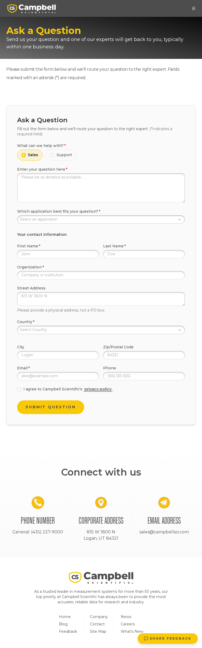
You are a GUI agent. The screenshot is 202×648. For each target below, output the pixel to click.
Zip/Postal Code (118, 347)
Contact (97, 624)
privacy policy (98, 389)
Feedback (68, 631)
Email (22, 368)
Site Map (98, 631)
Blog (63, 624)
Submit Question (51, 407)
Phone (109, 368)
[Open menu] (193, 8)
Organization (29, 267)
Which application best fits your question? (57, 211)
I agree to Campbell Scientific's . (68, 389)
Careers (128, 624)
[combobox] (101, 219)
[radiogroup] (101, 155)
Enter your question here (41, 169)
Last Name (113, 246)
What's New (132, 631)
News (126, 616)
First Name (27, 246)
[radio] (24, 155)
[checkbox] (19, 389)
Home (65, 616)
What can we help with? (40, 145)
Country (24, 321)
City (20, 347)
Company (99, 616)
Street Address (31, 288)
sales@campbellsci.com (164, 531)
